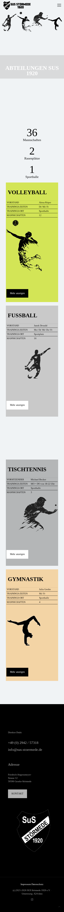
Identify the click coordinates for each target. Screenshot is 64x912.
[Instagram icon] (32, 899)
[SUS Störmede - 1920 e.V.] (17, 5)
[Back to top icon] (59, 906)
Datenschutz (37, 884)
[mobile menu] (59, 5)
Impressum (26, 884)
